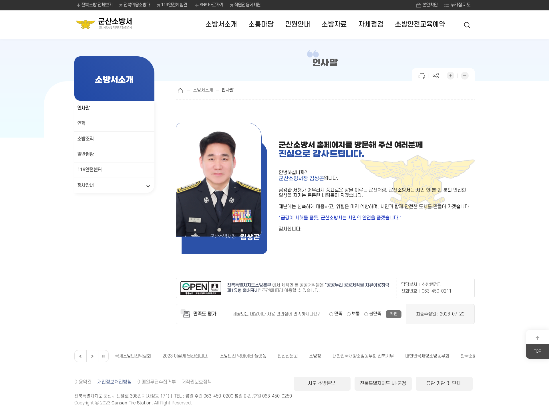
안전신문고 (244, 356)
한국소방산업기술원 (435, 356)
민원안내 (297, 24)
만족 (338, 313)
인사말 (83, 108)
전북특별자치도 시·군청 (383, 383)
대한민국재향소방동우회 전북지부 (319, 356)
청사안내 (85, 185)
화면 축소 (465, 75)
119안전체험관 (174, 4)
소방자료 (334, 24)
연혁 (81, 123)
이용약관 (83, 382)
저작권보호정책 (197, 382)
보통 (356, 313)
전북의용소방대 (137, 4)
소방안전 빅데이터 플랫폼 (199, 356)
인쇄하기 (422, 75)
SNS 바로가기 (211, 4)
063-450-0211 (436, 291)
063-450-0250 (277, 396)
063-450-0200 (218, 396)
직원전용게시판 (247, 4)
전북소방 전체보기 (97, 4)
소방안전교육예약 (420, 24)
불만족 (375, 313)
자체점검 (370, 24)
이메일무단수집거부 (156, 382)
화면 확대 (450, 75)
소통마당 (261, 24)
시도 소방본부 (322, 383)
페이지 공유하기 (436, 75)
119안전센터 (89, 169)
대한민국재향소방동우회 (383, 356)
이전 (80, 356)
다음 (91, 356)
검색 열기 (467, 25)
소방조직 (85, 139)
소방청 (271, 356)
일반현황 (85, 154)
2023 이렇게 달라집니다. (141, 356)
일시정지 (103, 356)
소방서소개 (221, 24)
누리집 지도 (460, 4)
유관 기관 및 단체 (444, 383)
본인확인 (429, 4)
